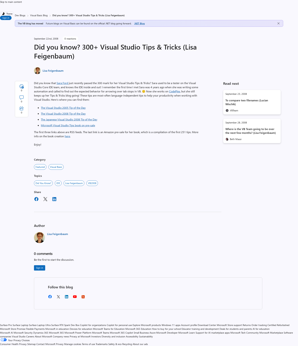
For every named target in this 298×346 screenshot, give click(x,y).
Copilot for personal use (119, 325)
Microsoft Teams (100, 332)
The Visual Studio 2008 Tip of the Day (63, 113)
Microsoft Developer (167, 332)
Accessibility (132, 336)
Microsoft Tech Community (244, 332)
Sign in (5, 17)
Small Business (141, 332)
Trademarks (102, 344)
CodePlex (174, 91)
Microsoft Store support (229, 325)
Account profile (189, 325)
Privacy (60, 344)
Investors (96, 336)
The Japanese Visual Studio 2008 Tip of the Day (69, 119)
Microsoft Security (23, 332)
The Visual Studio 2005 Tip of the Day (63, 107)
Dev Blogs (20, 15)
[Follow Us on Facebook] (50, 298)
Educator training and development (200, 328)
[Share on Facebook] (36, 200)
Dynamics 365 (40, 332)
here (67, 136)
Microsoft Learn (186, 332)
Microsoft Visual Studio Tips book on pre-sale (68, 125)
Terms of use (88, 344)
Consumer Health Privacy (13, 344)
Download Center (207, 325)
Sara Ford (62, 83)
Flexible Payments (35, 328)
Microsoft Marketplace (271, 332)
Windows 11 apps (171, 325)
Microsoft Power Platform (77, 332)
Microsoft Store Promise (12, 328)
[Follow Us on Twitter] (58, 298)
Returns (247, 325)
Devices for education (81, 328)
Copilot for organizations (93, 325)
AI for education (261, 328)
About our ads (140, 344)
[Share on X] (45, 200)
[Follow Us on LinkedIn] (66, 298)
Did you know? (43, 183)
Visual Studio (19, 336)
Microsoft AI (6, 332)
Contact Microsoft (45, 344)
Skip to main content (11, 1)
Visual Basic (56, 167)
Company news (61, 336)
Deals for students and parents (236, 328)
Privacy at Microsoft (80, 336)
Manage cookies (72, 344)
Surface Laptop (20, 325)
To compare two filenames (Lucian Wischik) (246, 102)
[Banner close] (278, 23)
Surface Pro (6, 325)
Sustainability (146, 336)
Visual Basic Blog (39, 15)
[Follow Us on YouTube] (75, 298)
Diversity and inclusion (113, 336)
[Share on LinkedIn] (54, 200)
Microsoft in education (57, 328)
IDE (58, 183)
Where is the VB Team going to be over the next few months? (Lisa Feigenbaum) (250, 130)
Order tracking (259, 325)
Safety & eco (115, 344)
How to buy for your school (166, 328)
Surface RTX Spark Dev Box (65, 325)
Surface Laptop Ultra (40, 325)
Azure (153, 332)
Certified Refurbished (278, 325)
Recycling (127, 344)
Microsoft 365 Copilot (121, 332)
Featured (40, 167)
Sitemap (31, 344)
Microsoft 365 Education (138, 328)
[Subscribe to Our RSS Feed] (83, 298)
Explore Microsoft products (147, 325)
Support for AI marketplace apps (213, 332)
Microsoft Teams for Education (109, 328)
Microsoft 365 (56, 332)
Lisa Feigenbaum (53, 70)
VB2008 (92, 183)
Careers (30, 336)
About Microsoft (43, 336)
